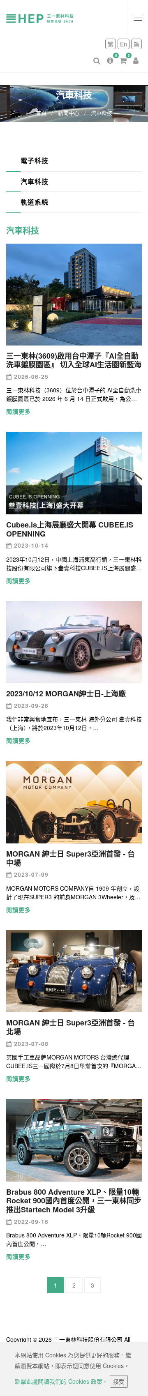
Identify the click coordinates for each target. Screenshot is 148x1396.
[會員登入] (136, 54)
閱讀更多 (18, 411)
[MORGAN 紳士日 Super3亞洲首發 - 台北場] (74, 970)
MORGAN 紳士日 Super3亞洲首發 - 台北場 (70, 1027)
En (123, 44)
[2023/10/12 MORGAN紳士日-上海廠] (74, 641)
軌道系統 (35, 202)
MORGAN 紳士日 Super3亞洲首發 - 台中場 (70, 858)
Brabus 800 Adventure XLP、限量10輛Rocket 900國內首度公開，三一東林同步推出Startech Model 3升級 (73, 1200)
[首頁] (45, 17)
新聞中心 (68, 113)
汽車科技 (35, 181)
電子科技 (35, 160)
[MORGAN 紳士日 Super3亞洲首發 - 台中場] (74, 801)
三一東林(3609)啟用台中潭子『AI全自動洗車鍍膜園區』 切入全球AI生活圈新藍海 (73, 360)
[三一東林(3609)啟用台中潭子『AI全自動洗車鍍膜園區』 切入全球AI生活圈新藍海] (74, 294)
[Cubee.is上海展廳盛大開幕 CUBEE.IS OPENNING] (74, 472)
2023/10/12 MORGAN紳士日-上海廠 (66, 693)
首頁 (41, 113)
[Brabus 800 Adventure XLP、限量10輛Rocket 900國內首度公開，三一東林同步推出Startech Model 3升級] (74, 1139)
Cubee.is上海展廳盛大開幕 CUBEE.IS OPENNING (69, 529)
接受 (119, 1381)
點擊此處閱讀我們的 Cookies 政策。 (61, 1381)
